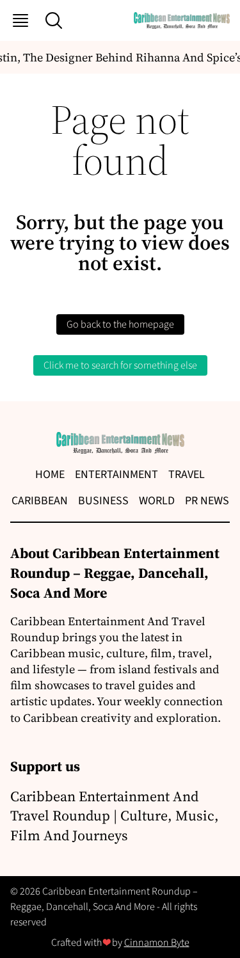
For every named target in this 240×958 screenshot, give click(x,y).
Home (50, 475)
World (157, 501)
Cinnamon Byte (156, 943)
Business (103, 501)
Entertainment (116, 475)
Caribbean (40, 501)
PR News (207, 501)
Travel (186, 475)
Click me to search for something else (120, 365)
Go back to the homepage (120, 324)
